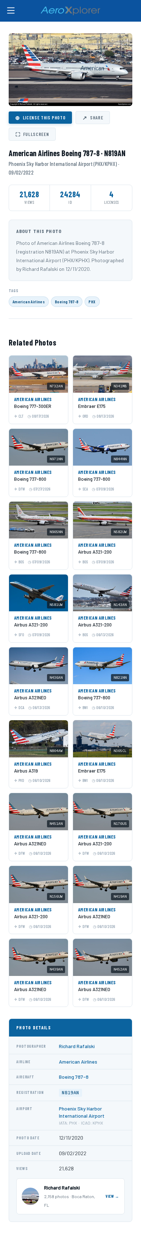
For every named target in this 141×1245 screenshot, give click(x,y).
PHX (92, 301)
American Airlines (29, 301)
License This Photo (40, 117)
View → (112, 1196)
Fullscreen (32, 134)
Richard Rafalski (77, 1046)
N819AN (70, 1093)
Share (92, 117)
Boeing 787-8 (66, 301)
